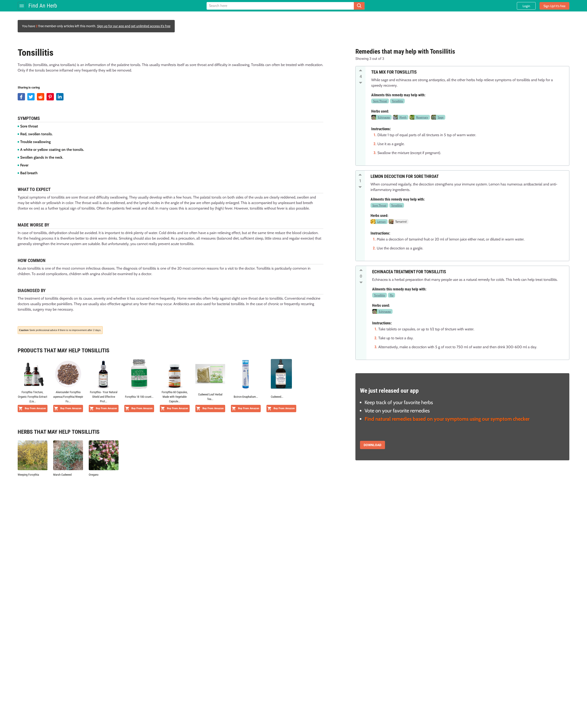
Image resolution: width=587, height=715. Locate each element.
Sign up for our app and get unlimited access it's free (133, 26)
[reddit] (40, 96)
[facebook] (21, 96)
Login (526, 6)
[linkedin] (60, 96)
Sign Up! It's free (554, 6)
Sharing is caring (29, 87)
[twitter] (31, 96)
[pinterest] (50, 96)
